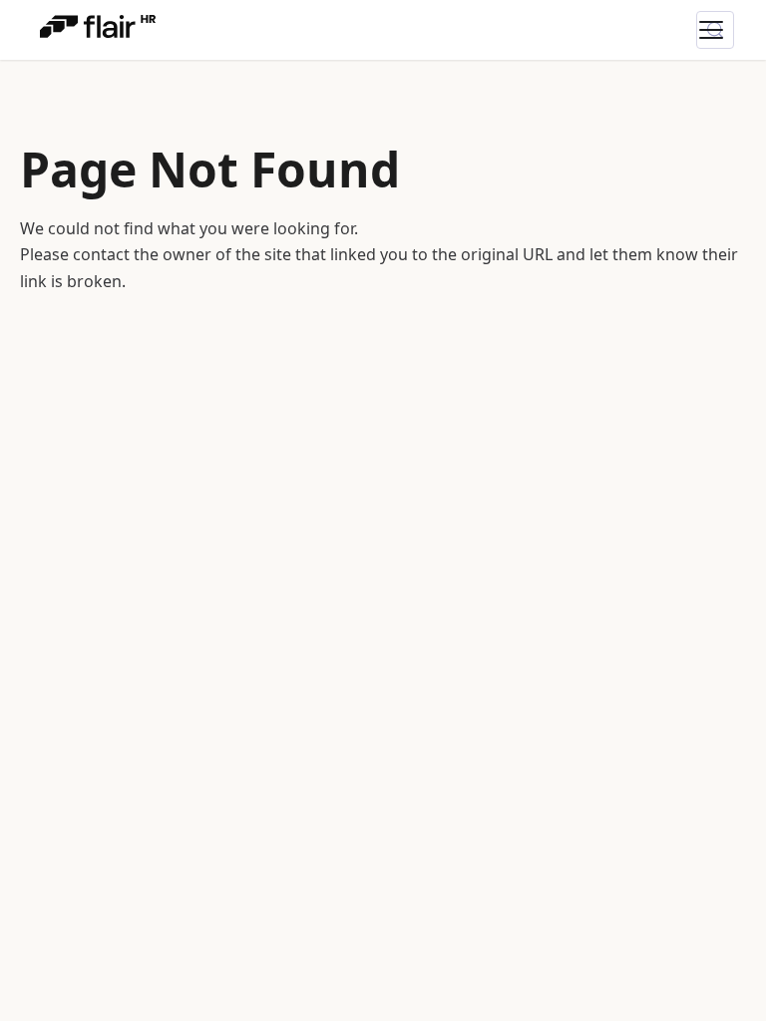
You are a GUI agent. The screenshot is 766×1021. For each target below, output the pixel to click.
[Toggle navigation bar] (723, 30)
